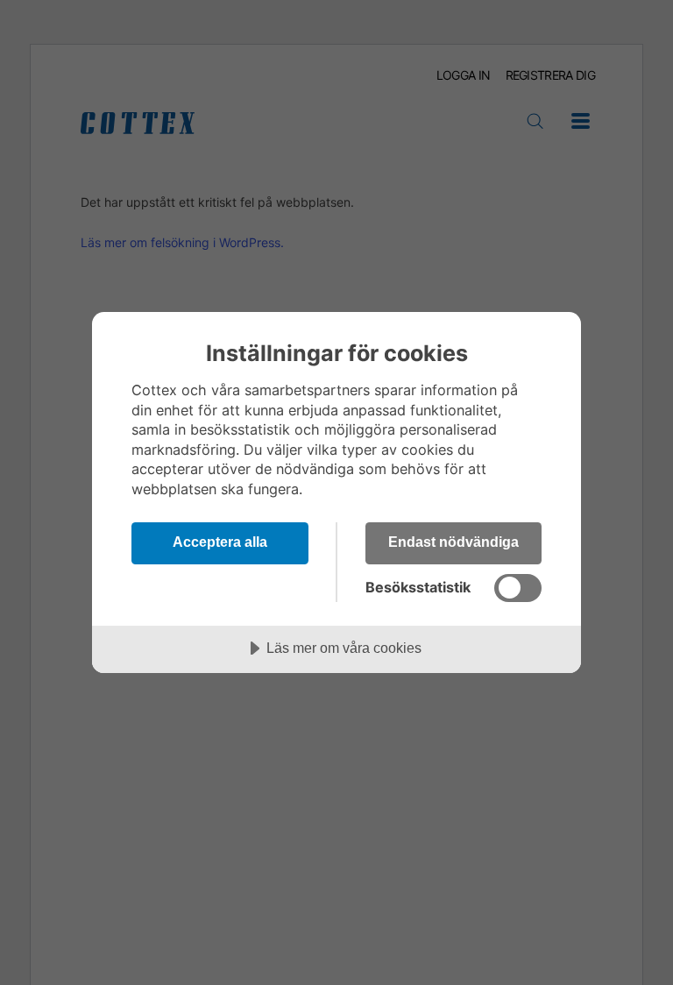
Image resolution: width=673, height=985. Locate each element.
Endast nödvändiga (453, 541)
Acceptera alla (220, 541)
